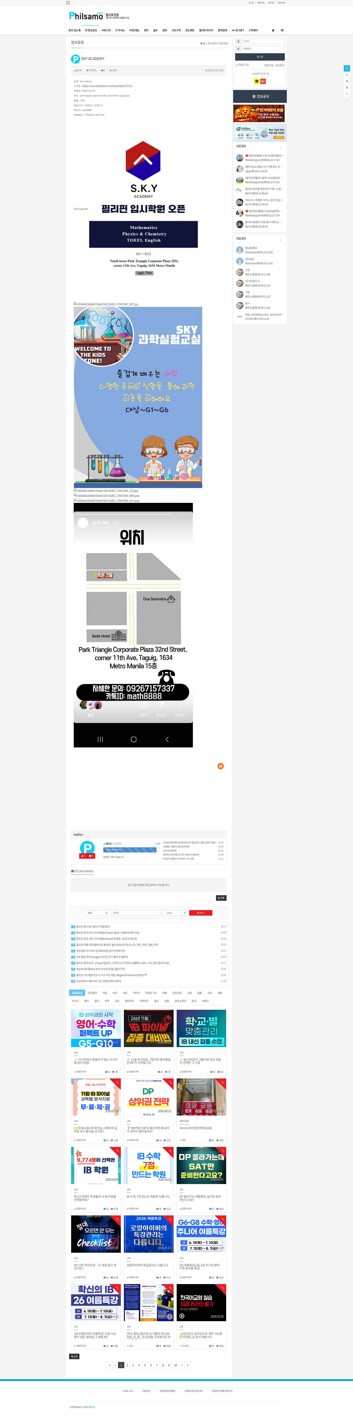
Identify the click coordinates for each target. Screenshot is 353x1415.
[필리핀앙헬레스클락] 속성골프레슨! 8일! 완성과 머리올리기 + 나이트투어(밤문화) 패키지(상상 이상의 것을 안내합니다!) (264, 177)
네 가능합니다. (252, 281)
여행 (164, 993)
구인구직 (176, 30)
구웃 (247, 270)
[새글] (347, 81)
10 (175, 1365)
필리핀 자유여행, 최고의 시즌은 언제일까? (181, 854)
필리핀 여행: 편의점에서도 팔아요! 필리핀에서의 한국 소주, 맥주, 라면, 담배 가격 (115, 944)
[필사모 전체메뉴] (282, 30)
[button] (221, 898)
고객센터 (253, 30)
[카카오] (257, 81)
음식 (97, 1001)
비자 (115, 993)
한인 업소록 (75, 30)
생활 (219, 993)
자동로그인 (243, 65)
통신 (86, 1001)
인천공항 (177, 993)
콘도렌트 (190, 30)
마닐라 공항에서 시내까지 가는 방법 (178, 858)
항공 (194, 1001)
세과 (125, 993)
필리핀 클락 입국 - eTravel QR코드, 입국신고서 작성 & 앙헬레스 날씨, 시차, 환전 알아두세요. (121, 963)
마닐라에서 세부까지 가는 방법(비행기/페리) (96, 981)
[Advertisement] (149, 801)
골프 (155, 30)
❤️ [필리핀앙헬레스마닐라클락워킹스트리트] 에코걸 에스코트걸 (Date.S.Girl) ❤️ (264, 211)
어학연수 (144, 1001)
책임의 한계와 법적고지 (222, 1391)
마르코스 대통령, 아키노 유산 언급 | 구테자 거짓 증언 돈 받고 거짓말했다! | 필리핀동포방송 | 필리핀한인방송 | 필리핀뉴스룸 (264, 200)
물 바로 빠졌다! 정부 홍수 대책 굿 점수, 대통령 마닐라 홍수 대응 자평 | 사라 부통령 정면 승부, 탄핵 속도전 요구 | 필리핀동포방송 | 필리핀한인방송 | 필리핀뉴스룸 (264, 222)
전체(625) (77, 993)
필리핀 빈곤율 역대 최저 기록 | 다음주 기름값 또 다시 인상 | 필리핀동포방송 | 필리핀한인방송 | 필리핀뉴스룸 (264, 188)
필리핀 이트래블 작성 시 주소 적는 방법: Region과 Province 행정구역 (110, 975)
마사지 (75, 1001)
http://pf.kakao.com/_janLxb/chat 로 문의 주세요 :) (264, 314)
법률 (199, 993)
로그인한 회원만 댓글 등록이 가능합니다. (149, 885)
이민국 (136, 993)
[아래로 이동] (347, 100)
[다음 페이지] (182, 1365)
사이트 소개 (127, 1391)
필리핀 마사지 (206, 30)
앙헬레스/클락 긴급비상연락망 (176, 846)
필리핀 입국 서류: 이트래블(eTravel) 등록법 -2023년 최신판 (105, 938)
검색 (201, 913)
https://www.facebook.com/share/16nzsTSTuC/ (107, 86)
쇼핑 (209, 993)
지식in (121, 30)
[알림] (347, 87)
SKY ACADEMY (169, 850)
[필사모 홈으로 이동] (103, 15)
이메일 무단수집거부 (194, 1391)
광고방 (239, 30)
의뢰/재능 (134, 30)
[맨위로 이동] (347, 61)
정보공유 (92, 30)
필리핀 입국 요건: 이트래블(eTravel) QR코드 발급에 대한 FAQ (106, 932)
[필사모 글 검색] (347, 93)
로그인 (251, 2)
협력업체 (222, 30)
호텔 (166, 1001)
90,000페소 (251, 247)
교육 (117, 1001)
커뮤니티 (106, 30)
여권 (105, 993)
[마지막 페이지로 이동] (188, 1365)
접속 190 (281, 2)
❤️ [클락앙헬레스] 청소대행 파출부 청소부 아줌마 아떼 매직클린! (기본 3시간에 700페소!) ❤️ (264, 155)
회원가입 (260, 2)
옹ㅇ (247, 303)
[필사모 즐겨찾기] (68, 3)
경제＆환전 (180, 1001)
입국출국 (92, 993)
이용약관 (146, 1391)
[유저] (347, 74)
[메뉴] (347, 68)
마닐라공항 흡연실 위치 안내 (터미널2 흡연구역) (99, 969)
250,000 (249, 259)
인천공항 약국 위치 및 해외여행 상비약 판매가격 (99, 951)
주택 (107, 1001)
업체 (164, 30)
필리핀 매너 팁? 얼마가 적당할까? (91, 926)
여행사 (205, 1001)
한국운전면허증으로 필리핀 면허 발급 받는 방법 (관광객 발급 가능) (191, 842)
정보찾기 (271, 2)
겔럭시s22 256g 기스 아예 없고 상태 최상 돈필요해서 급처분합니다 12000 (264, 166)
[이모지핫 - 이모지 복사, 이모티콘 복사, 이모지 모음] (259, 113)
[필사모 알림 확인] (273, 30)
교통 (189, 993)
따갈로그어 (151, 993)
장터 (146, 30)
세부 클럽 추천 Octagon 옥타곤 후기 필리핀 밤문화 (100, 957)
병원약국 (129, 1001)
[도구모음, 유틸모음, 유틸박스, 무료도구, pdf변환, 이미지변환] (260, 132)
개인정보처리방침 (167, 1391)
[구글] (263, 81)
